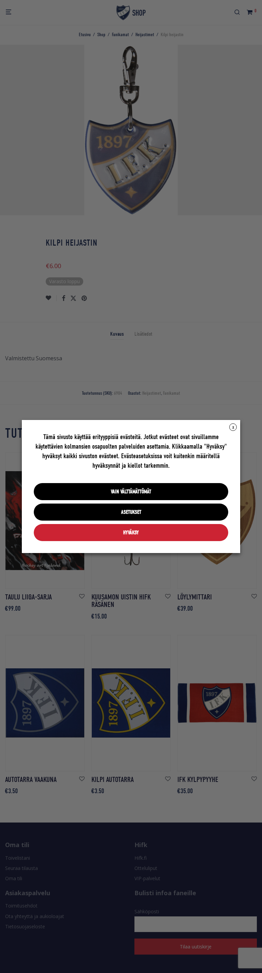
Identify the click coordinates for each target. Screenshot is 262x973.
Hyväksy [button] (131, 532)
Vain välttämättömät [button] (131, 492)
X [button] (233, 427)
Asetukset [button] (131, 512)
